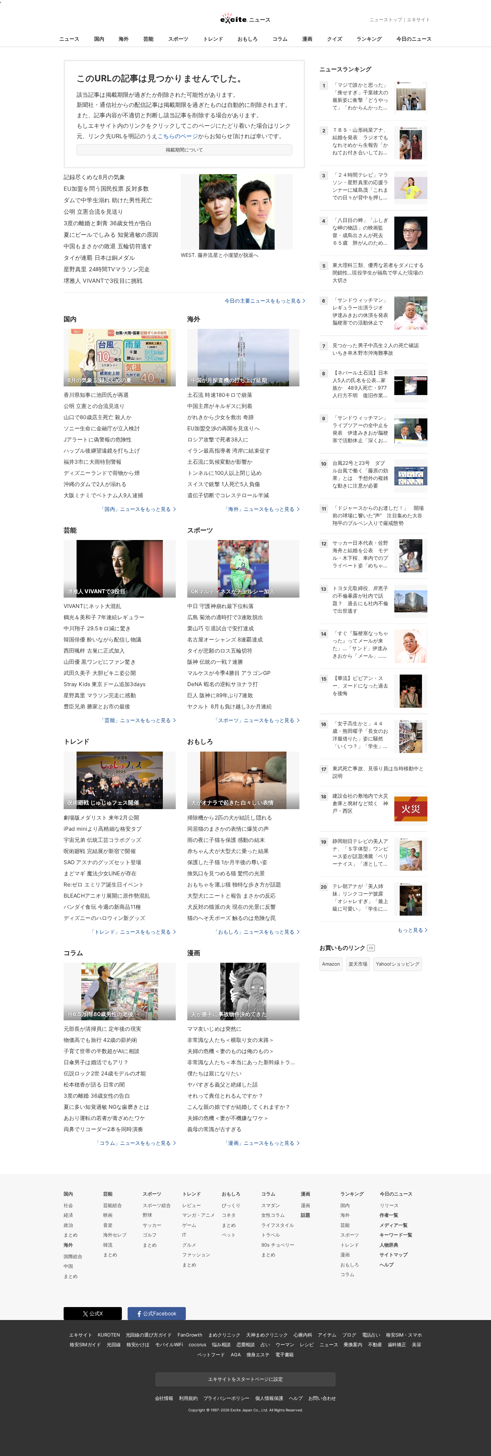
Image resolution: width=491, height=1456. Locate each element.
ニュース (69, 39)
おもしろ (248, 39)
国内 (99, 39)
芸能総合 (112, 1205)
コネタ (229, 1215)
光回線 (114, 1344)
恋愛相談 (246, 1344)
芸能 (148, 39)
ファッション (196, 1254)
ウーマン (285, 1344)
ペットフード (211, 1354)
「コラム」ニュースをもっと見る (133, 1143)
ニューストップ (386, 19)
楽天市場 (358, 964)
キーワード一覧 (396, 1235)
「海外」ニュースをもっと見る (258, 509)
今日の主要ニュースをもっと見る (263, 301)
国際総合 (73, 1256)
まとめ (71, 1235)
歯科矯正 (397, 1344)
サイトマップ (394, 1254)
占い (265, 1344)
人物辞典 (389, 1245)
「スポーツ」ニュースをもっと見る (253, 720)
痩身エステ (258, 1354)
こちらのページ (177, 136)
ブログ (349, 1335)
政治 (68, 1225)
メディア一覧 (394, 1225)
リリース (389, 1205)
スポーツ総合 (157, 1205)
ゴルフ (150, 1235)
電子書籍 (284, 1354)
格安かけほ (138, 1344)
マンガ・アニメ (198, 1215)
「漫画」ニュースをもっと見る (258, 1143)
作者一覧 (389, 1215)
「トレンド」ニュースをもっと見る (130, 932)
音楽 (108, 1225)
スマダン (270, 1205)
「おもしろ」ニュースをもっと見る (253, 932)
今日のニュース (414, 39)
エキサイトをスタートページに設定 (245, 1379)
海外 (124, 39)
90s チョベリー (277, 1245)
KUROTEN (109, 1335)
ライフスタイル (277, 1225)
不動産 (375, 1344)
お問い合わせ (322, 1398)
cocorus (197, 1344)
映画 (108, 1215)
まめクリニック (224, 1335)
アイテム (327, 1335)
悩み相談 (221, 1344)
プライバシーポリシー (226, 1398)
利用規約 (188, 1398)
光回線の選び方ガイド (149, 1335)
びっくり (231, 1205)
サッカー (152, 1225)
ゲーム (189, 1225)
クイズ (334, 39)
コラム (280, 39)
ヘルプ (387, 1264)
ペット (229, 1235)
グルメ (189, 1245)
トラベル (270, 1235)
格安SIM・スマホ (404, 1335)
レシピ (307, 1344)
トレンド (213, 39)
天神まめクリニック (267, 1335)
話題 (305, 1215)
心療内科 (303, 1335)
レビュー (191, 1205)
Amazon (331, 964)
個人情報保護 (269, 1398)
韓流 (108, 1245)
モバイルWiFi (169, 1344)
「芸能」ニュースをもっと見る (135, 720)
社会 (68, 1205)
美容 (416, 1344)
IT (184, 1235)
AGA (236, 1354)
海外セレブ (115, 1235)
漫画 (307, 39)
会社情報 (164, 1398)
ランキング (369, 39)
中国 (68, 1266)
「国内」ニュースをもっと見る (135, 509)
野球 (147, 1215)
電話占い (371, 1335)
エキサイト (418, 19)
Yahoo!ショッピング (397, 964)
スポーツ (178, 39)
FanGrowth (190, 1335)
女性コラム (273, 1215)
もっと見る (410, 930)
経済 (68, 1215)
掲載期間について (184, 150)
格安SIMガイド (85, 1344)
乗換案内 (353, 1344)
